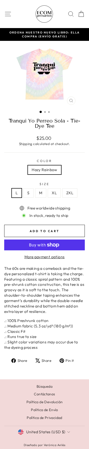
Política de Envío (44, 410)
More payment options (44, 256)
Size (44, 184)
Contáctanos (44, 394)
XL (54, 192)
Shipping (25, 144)
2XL (69, 192)
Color (44, 161)
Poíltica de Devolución (44, 402)
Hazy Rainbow (44, 169)
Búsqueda (44, 386)
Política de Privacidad (44, 418)
